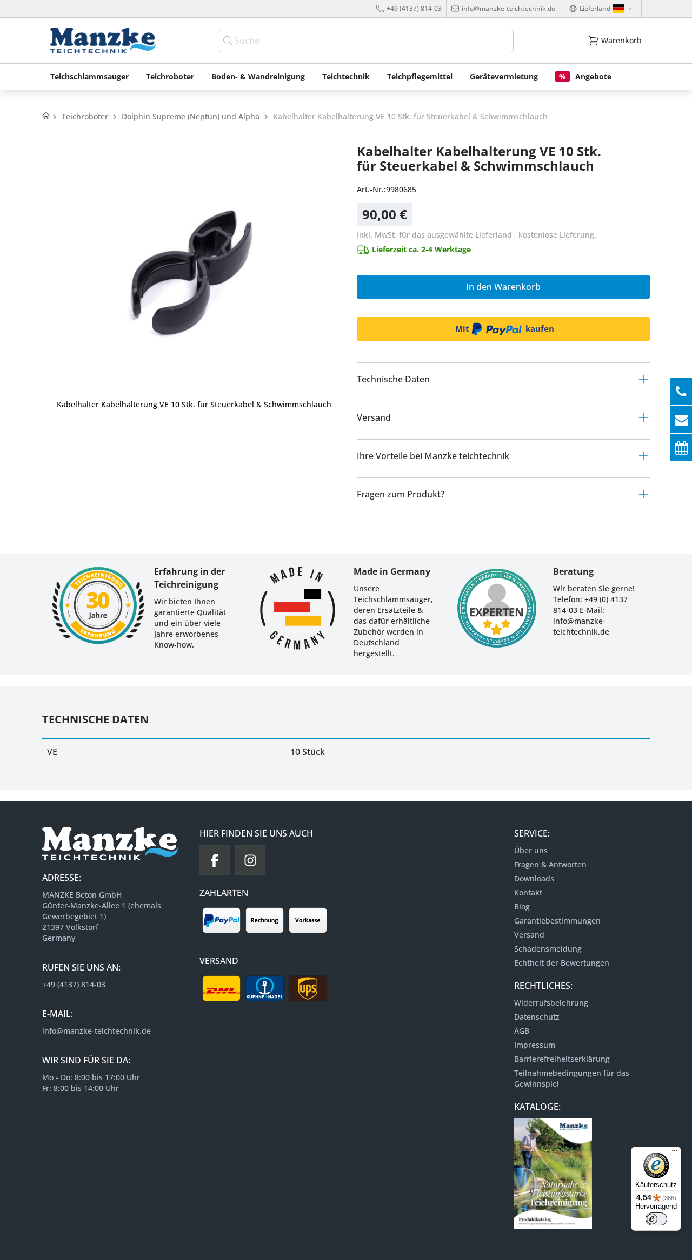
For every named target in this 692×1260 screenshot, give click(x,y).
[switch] (656, 1218)
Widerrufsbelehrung (551, 1003)
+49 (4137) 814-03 (414, 8)
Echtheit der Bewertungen (561, 963)
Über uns (531, 850)
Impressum (534, 1045)
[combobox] (366, 40)
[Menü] (674, 1153)
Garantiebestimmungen (557, 920)
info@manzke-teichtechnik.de (508, 8)
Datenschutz (537, 1017)
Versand (529, 934)
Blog (522, 906)
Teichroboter (86, 116)
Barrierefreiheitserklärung (562, 1059)
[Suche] (228, 40)
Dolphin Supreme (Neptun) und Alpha (192, 116)
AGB (521, 1031)
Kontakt (528, 892)
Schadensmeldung (548, 949)
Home (46, 116)
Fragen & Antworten (550, 864)
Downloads (534, 878)
